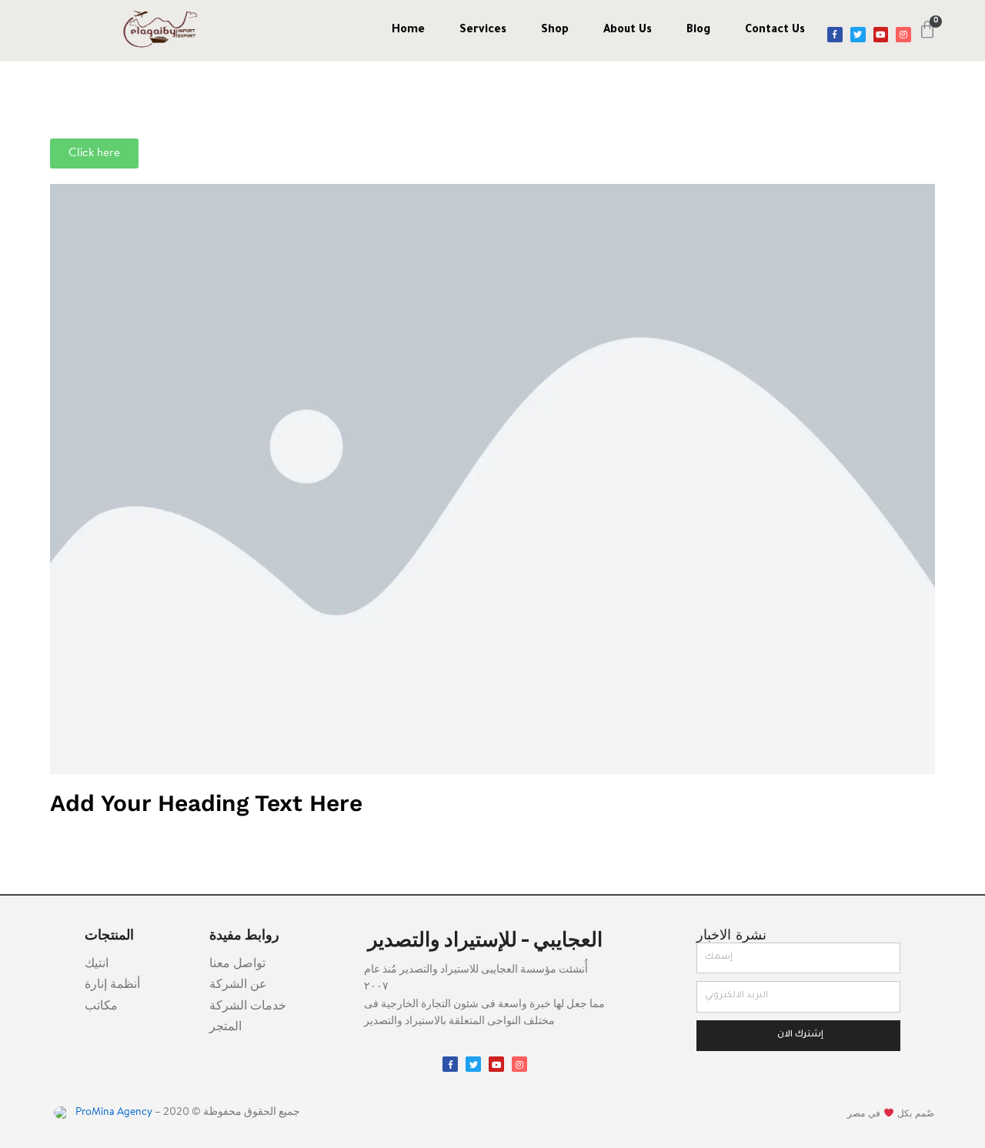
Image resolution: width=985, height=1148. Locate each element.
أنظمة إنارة (112, 985)
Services (482, 31)
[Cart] (927, 30)
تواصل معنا (237, 964)
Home (408, 31)
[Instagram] (903, 34)
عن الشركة (238, 985)
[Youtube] (881, 34)
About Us (627, 31)
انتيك (97, 964)
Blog (698, 31)
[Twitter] (858, 34)
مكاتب (101, 1006)
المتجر (225, 1027)
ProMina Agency (112, 1112)
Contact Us (775, 31)
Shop (555, 31)
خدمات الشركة (247, 1006)
